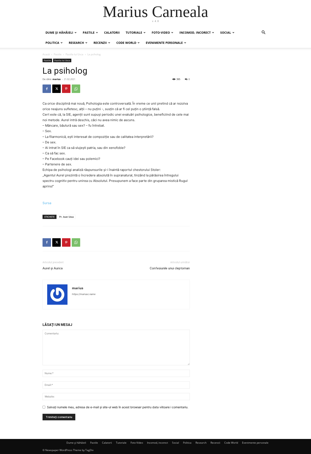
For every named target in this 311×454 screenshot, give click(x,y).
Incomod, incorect (195, 32)
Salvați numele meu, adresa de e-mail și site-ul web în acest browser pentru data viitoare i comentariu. (117, 407)
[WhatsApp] (76, 88)
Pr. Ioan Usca (66, 216)
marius (56, 79)
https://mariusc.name (83, 294)
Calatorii (112, 32)
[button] (263, 33)
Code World (126, 43)
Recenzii (100, 43)
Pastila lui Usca (74, 54)
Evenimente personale (164, 43)
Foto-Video (161, 32)
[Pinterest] (66, 88)
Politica (52, 43)
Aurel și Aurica (53, 268)
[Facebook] (47, 88)
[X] (56, 88)
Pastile (89, 32)
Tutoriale (134, 32)
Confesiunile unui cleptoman (170, 268)
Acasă (46, 54)
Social (225, 32)
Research (76, 43)
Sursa (47, 203)
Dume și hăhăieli (59, 32)
